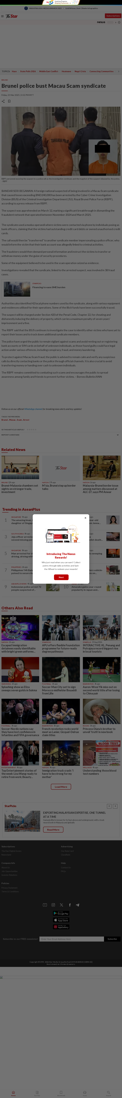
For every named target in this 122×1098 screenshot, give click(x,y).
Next (61, 577)
